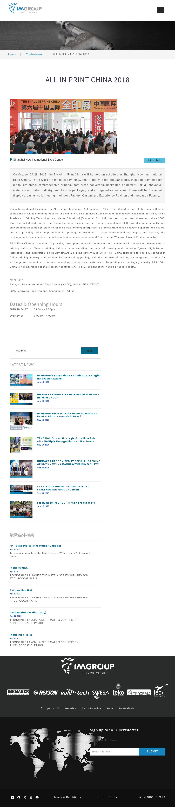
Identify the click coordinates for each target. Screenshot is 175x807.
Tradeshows (34, 54)
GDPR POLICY (108, 797)
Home (12, 54)
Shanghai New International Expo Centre (38, 159)
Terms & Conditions (67, 797)
